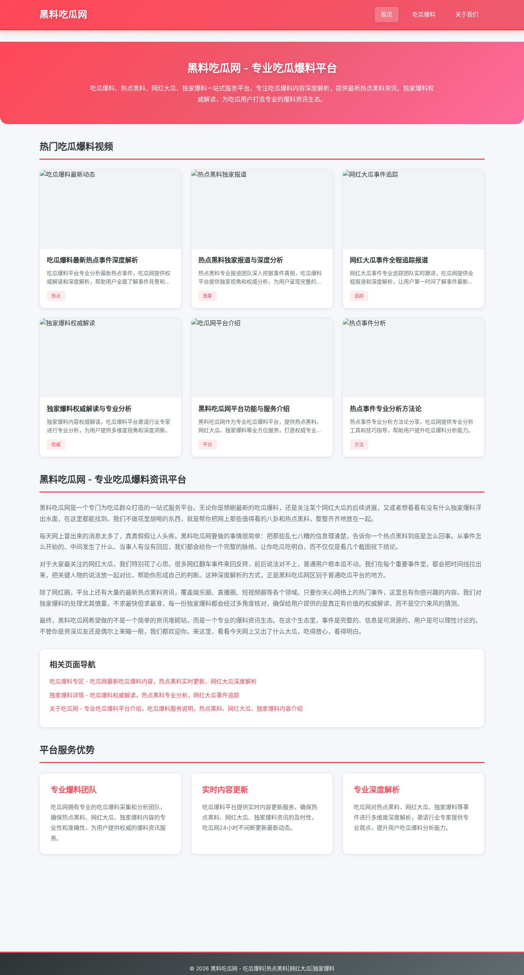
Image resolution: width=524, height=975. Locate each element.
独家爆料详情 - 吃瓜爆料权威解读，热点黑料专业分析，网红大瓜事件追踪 (144, 695)
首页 (386, 14)
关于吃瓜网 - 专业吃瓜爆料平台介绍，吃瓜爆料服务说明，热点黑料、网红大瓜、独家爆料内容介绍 (176, 708)
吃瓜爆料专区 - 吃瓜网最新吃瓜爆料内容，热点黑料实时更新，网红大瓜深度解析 (153, 681)
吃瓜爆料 (423, 14)
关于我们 (466, 14)
